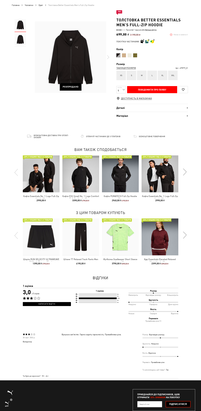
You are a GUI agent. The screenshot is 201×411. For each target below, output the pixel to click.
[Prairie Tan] (124, 55)
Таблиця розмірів (126, 68)
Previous (16, 172)
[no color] (129, 55)
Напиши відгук (151, 30)
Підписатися (178, 404)
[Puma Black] (118, 55)
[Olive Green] (135, 55)
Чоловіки (29, 5)
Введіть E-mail (144, 404)
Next (108, 57)
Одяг (41, 5)
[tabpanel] (70, 57)
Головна (15, 5)
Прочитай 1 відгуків (133, 30)
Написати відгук (46, 304)
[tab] (152, 108)
